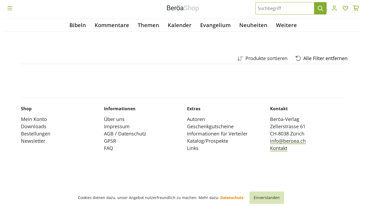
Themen (148, 25)
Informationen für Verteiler (217, 133)
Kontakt (278, 148)
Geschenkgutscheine (210, 126)
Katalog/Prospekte (207, 141)
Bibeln (77, 25)
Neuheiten (253, 25)
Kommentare (112, 25)
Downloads (33, 126)
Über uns (114, 119)
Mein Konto (34, 119)
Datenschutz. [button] (232, 197)
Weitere (286, 25)
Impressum (117, 126)
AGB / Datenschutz (125, 133)
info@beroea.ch (288, 141)
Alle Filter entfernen (325, 58)
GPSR (110, 141)
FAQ (108, 148)
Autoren (196, 119)
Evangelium (215, 25)
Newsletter (33, 141)
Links (193, 148)
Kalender (180, 25)
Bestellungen (35, 133)
